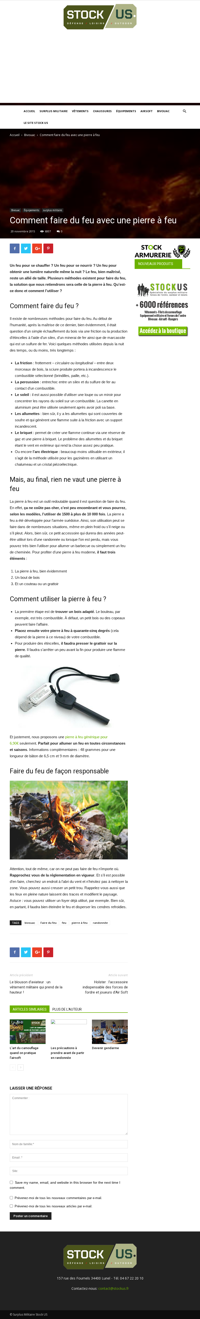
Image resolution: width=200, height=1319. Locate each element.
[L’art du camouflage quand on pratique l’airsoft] (28, 1031)
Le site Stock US (36, 123)
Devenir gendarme (105, 1048)
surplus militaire (52, 210)
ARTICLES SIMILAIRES (30, 1009)
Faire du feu (48, 923)
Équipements (126, 111)
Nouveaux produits (155, 264)
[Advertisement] (100, 69)
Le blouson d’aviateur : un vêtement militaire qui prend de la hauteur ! (36, 987)
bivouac (30, 923)
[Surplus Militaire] (100, 17)
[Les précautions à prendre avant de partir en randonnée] (69, 1031)
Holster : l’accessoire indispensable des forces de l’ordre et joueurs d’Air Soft (105, 987)
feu (64, 923)
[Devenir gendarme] (110, 1031)
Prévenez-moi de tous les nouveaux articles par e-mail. (53, 1206)
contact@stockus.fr (113, 1288)
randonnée (100, 923)
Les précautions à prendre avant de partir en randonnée (67, 1053)
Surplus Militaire (54, 111)
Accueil (29, 111)
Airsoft (146, 111)
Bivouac (163, 111)
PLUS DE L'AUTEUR (67, 1009)
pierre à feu (80, 923)
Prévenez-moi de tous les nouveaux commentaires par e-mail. (58, 1198)
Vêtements (80, 111)
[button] (184, 111)
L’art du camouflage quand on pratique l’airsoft (24, 1053)
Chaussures (102, 111)
